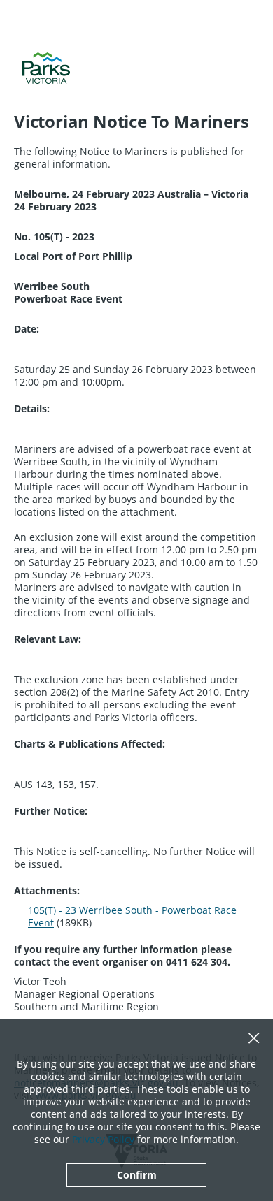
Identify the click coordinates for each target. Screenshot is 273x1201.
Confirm (137, 1174)
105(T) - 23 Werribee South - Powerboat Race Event (132, 916)
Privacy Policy (103, 1139)
